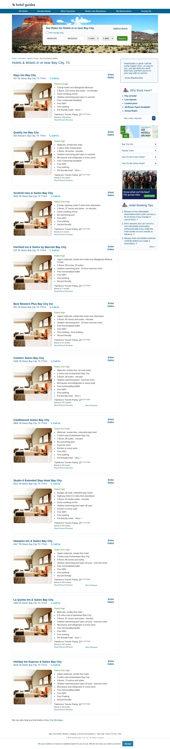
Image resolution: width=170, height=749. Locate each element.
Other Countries (68, 11)
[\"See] (153, 118)
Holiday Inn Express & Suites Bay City (37, 661)
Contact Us (146, 11)
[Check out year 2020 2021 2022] (71, 43)
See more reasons (133, 118)
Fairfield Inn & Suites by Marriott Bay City (39, 247)
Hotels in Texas (32, 58)
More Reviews (91, 405)
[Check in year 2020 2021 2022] (50, 43)
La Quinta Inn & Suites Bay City (33, 599)
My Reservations (123, 11)
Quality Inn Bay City (26, 132)
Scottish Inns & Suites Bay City (33, 193)
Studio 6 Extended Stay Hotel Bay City (37, 480)
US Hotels (23, 11)
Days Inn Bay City (24, 75)
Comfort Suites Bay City (28, 358)
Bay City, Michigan (54, 720)
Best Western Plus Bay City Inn (33, 304)
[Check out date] (75, 38)
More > (78, 110)
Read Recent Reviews (63, 120)
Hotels (14, 58)
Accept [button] (128, 743)
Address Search (120, 28)
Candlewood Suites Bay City (31, 420)
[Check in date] (55, 38)
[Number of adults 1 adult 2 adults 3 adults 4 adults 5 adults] (108, 38)
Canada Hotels (44, 11)
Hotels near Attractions (95, 11)
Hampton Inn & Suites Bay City (32, 541)
